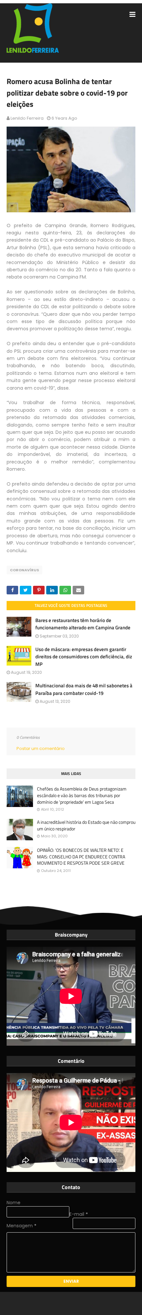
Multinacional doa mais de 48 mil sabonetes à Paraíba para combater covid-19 (83, 689)
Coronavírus (24, 570)
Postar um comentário (41, 748)
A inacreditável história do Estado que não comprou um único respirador (86, 825)
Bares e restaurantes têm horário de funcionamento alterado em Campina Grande (82, 624)
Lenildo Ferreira (27, 118)
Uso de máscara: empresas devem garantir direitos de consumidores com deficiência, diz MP (83, 656)
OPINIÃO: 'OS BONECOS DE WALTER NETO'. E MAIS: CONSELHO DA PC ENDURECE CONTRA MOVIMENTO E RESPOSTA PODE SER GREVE (81, 856)
